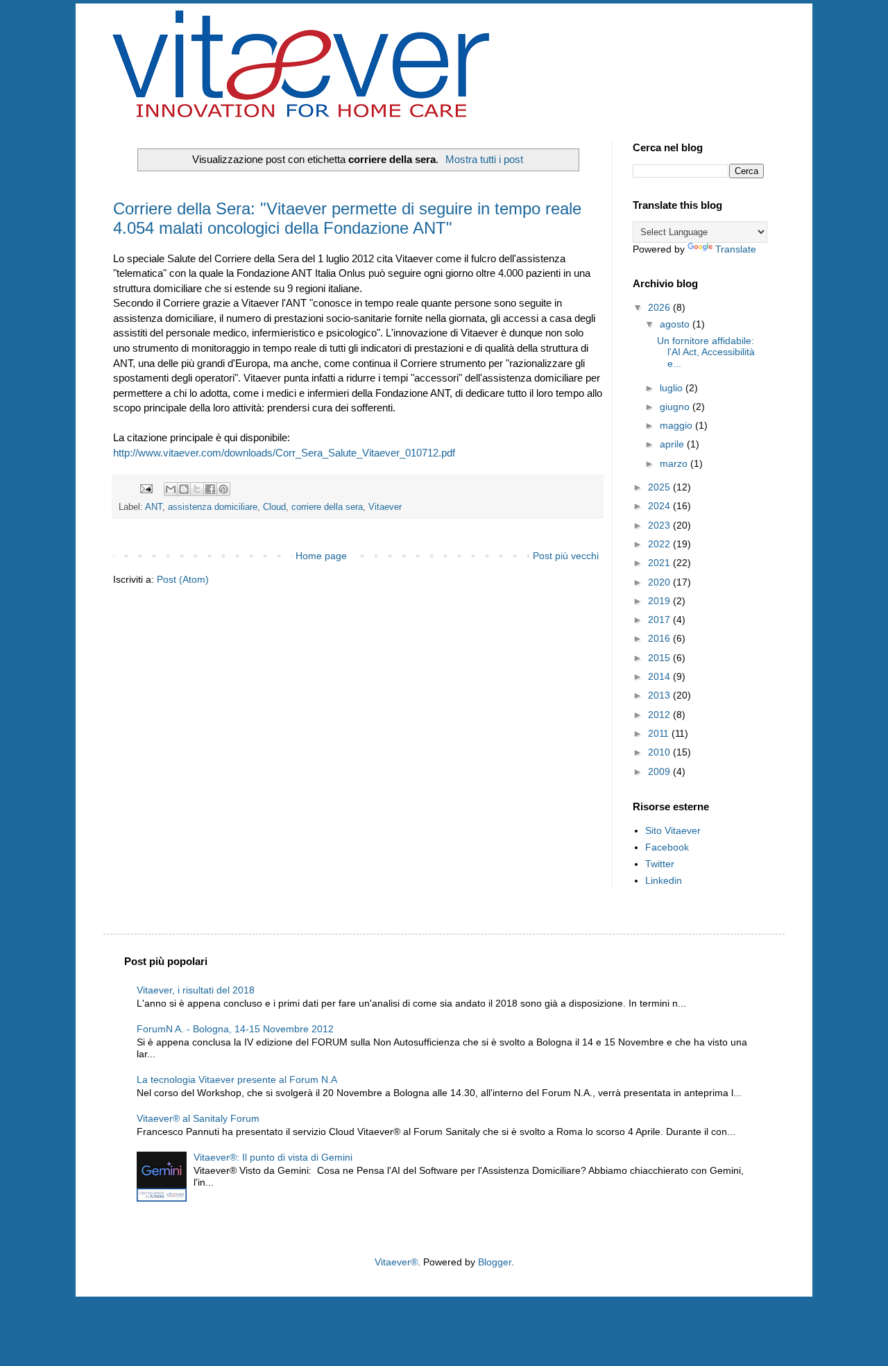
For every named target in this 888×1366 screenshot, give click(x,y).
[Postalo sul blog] (184, 489)
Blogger (494, 1261)
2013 (660, 695)
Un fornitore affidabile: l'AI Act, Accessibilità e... (706, 352)
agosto (676, 324)
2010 (660, 752)
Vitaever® (396, 1261)
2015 (660, 657)
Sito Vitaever (673, 830)
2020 (660, 582)
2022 (660, 543)
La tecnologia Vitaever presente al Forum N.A (237, 1079)
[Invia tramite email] (171, 489)
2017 (660, 619)
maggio (677, 425)
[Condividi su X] (197, 489)
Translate (735, 249)
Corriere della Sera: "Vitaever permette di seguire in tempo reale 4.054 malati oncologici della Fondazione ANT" (347, 218)
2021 (660, 562)
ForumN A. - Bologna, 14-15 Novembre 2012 (235, 1028)
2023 (660, 525)
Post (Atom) (183, 579)
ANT (153, 507)
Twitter (659, 863)
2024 (660, 505)
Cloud (274, 507)
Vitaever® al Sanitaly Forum (198, 1118)
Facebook (667, 847)
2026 (660, 307)
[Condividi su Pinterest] (223, 489)
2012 (660, 714)
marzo (675, 463)
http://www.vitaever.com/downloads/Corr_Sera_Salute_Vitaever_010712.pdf (284, 453)
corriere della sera (327, 507)
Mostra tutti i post (484, 159)
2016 (660, 638)
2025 (660, 487)
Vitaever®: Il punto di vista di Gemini (273, 1157)
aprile (673, 444)
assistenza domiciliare (212, 507)
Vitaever (385, 507)
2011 (660, 733)
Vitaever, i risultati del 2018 (196, 990)
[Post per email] (145, 488)
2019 (660, 600)
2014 (660, 676)
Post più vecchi (566, 555)
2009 (660, 771)
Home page (321, 555)
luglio (672, 387)
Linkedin (663, 880)
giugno (676, 406)
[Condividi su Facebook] (210, 489)
